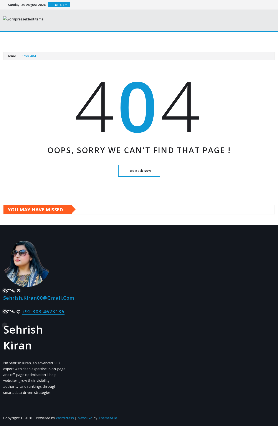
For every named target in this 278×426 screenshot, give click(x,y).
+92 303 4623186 (43, 311)
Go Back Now (140, 170)
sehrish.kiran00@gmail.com (38, 297)
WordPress (65, 418)
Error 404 (29, 56)
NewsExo (85, 418)
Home (14, 38)
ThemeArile (107, 418)
